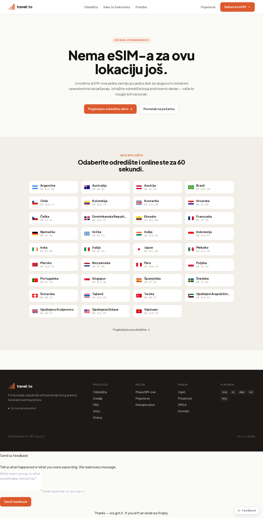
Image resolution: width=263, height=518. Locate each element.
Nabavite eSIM (235, 7)
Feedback (249, 510)
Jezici (96, 411)
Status (97, 417)
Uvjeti (182, 392)
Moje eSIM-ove (146, 392)
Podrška (141, 7)
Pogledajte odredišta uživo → (110, 109)
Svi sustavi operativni (23, 408)
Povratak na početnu (159, 109)
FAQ (96, 405)
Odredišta (91, 7)
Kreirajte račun (145, 405)
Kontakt (183, 411)
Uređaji (97, 398)
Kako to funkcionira (117, 7)
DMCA (182, 405)
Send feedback (15, 501)
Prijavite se (208, 7)
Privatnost (185, 398)
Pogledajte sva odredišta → (131, 329)
